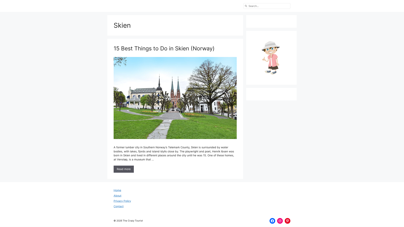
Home (117, 190)
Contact (119, 206)
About (117, 195)
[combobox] (266, 6)
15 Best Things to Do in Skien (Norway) (164, 48)
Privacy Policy (122, 201)
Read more (124, 169)
